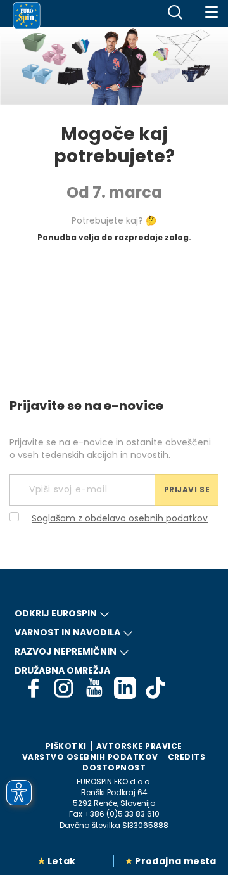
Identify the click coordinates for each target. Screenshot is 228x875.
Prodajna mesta (176, 861)
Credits (187, 756)
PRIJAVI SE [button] (187, 489)
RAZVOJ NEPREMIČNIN (66, 651)
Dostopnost (114, 767)
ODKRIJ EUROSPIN (56, 613)
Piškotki (66, 746)
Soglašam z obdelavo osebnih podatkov (120, 518)
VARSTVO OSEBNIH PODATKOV (90, 756)
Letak (62, 861)
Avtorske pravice (139, 746)
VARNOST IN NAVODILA (67, 632)
